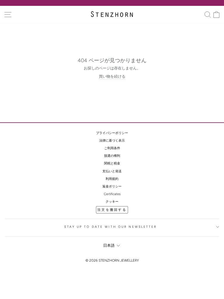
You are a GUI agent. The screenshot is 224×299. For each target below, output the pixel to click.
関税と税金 (112, 163)
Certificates (112, 194)
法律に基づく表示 (112, 140)
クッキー (112, 202)
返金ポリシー (112, 186)
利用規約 (112, 179)
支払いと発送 (112, 171)
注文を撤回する (112, 210)
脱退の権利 (112, 156)
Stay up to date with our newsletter (110, 227)
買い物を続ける (112, 76)
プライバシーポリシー (112, 133)
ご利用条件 (112, 148)
